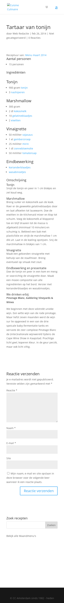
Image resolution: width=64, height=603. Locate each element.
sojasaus (27, 134)
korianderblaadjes (20, 167)
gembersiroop (22, 139)
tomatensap (29, 153)
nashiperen (18, 92)
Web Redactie (21, 33)
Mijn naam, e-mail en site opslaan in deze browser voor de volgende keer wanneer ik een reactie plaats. (30, 478)
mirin (25, 144)
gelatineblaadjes (22, 115)
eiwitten (16, 120)
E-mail (11, 443)
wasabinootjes (17, 172)
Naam (11, 428)
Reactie (11, 390)
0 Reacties (34, 37)
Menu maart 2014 (35, 55)
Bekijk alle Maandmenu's (21, 536)
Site (8, 458)
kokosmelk (20, 111)
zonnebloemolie (23, 148)
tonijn (24, 87)
